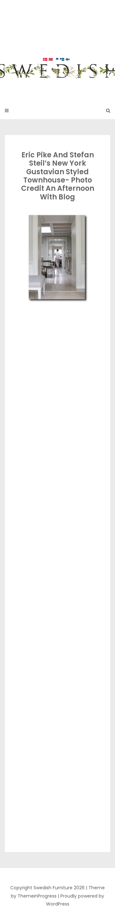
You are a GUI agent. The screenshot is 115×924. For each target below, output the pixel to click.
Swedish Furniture (57, 47)
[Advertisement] (57, 363)
